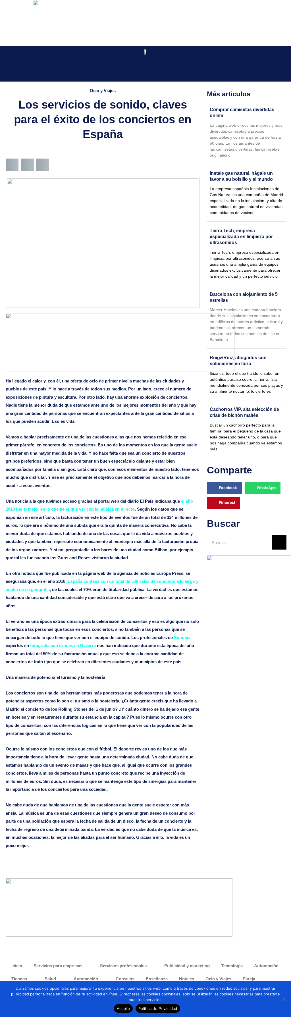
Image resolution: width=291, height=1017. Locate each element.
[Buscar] (279, 542)
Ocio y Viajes (103, 90)
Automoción (266, 965)
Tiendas (19, 978)
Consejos (125, 978)
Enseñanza (157, 978)
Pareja (249, 978)
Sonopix (182, 637)
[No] (284, 999)
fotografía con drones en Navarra (63, 645)
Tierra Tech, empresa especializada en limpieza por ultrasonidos (241, 236)
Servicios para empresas (58, 965)
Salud (50, 978)
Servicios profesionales (123, 965)
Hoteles (186, 978)
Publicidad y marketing (187, 965)
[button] (14, 67)
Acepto (123, 1008)
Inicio (16, 965)
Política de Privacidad (157, 1008)
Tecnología (232, 965)
